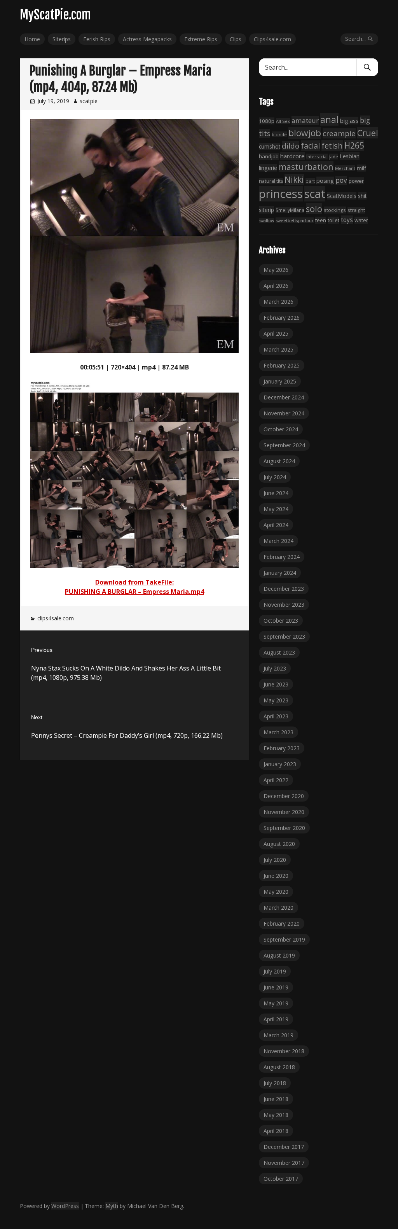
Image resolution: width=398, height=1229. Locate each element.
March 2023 (278, 732)
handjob (269, 156)
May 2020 (276, 891)
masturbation (306, 166)
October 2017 (281, 1178)
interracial (317, 156)
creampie (339, 133)
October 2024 (281, 429)
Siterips (61, 39)
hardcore (292, 156)
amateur (305, 120)
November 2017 (284, 1162)
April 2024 (276, 525)
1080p (266, 120)
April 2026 (276, 285)
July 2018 (275, 1083)
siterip (266, 210)
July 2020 (275, 859)
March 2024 (278, 540)
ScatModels (341, 196)
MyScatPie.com (55, 15)
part (310, 181)
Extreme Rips (200, 39)
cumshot (269, 146)
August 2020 (279, 843)
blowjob (304, 133)
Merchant (345, 168)
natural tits (271, 181)
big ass (349, 120)
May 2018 (276, 1115)
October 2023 (281, 620)
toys (347, 219)
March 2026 (278, 301)
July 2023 (275, 668)
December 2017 (284, 1146)
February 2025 (282, 365)
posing (325, 180)
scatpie (89, 101)
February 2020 (282, 923)
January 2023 (280, 764)
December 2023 (284, 588)
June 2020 (276, 875)
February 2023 (282, 748)
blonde (279, 134)
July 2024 (275, 477)
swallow (266, 220)
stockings (335, 210)
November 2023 (284, 604)
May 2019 (276, 1003)
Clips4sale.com (272, 39)
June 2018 (276, 1099)
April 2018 (276, 1130)
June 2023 (276, 684)
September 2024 (284, 445)
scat (314, 193)
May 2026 (276, 269)
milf (361, 168)
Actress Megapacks (147, 39)
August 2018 (279, 1067)
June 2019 (276, 987)
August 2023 (279, 652)
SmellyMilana (290, 210)
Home (32, 39)
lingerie (268, 168)
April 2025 (276, 333)
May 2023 (276, 700)
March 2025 (278, 349)
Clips (235, 39)
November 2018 (284, 1051)
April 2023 (276, 716)
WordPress (65, 1206)
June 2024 (276, 493)
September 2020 (284, 828)
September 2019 (284, 939)
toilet (333, 220)
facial (310, 145)
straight (356, 210)
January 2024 (280, 572)
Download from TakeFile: (134, 582)
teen (320, 220)
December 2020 (284, 796)
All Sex (283, 121)
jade (333, 156)
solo (314, 208)
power (356, 180)
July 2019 (275, 971)
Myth (111, 1206)
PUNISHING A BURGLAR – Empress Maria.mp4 (134, 591)
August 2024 (279, 461)
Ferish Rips (96, 39)
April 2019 (276, 1019)
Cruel (367, 132)
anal (329, 119)
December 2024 (284, 397)
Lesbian (350, 156)
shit (362, 196)
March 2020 (278, 907)
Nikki (294, 179)
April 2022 (276, 780)
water (361, 220)
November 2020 (284, 812)
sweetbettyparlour (295, 220)
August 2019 (279, 955)
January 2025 (280, 381)
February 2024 (282, 556)
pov (341, 180)
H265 (354, 145)
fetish (332, 145)
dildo (290, 146)
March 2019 (278, 1035)
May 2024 (276, 509)
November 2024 (284, 413)
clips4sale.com (55, 618)
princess (281, 193)
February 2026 (282, 317)
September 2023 (284, 636)
